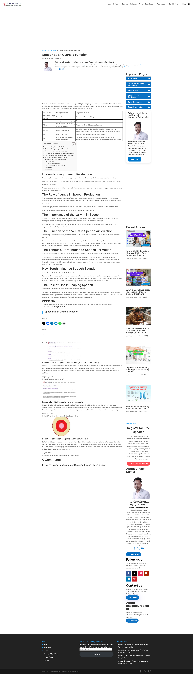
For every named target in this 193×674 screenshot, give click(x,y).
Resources (161, 4)
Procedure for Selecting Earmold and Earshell (137, 407)
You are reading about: (53, 163)
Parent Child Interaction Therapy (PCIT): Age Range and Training (137, 253)
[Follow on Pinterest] (134, 579)
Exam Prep (149, 4)
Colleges (133, 4)
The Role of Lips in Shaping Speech (55, 159)
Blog (184, 4)
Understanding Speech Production (55, 147)
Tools (141, 4)
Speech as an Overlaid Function (56, 165)
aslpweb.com (76, 65)
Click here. (143, 65)
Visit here (132, 620)
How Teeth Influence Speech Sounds (56, 157)
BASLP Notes (52, 50)
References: (50, 161)
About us (47, 651)
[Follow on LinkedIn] (128, 579)
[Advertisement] (96, 33)
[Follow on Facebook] (128, 573)
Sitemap (46, 660)
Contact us (47, 648)
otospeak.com (86, 65)
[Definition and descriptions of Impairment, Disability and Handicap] (64, 360)
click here (132, 597)
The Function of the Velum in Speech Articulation (60, 153)
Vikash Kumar (48, 58)
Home (109, 4)
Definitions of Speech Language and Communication (65, 439)
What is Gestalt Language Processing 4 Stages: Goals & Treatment (138, 292)
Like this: (49, 167)
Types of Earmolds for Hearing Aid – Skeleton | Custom (137, 369)
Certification (173, 4)
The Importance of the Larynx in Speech (57, 151)
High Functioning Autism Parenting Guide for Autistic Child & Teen (137, 331)
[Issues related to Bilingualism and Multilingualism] (59, 400)
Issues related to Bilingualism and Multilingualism (63, 402)
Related (49, 169)
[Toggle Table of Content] (73, 144)
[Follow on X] (134, 573)
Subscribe (96, 654)
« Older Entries (131, 423)
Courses (125, 4)
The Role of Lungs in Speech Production (57, 149)
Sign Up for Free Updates (138, 463)
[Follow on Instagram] (140, 573)
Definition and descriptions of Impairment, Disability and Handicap (70, 363)
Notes (115, 4)
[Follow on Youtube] (146, 573)
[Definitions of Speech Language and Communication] (59, 437)
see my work (134, 554)
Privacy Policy (48, 657)
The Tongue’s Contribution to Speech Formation (59, 155)
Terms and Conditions (51, 654)
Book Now (135, 159)
